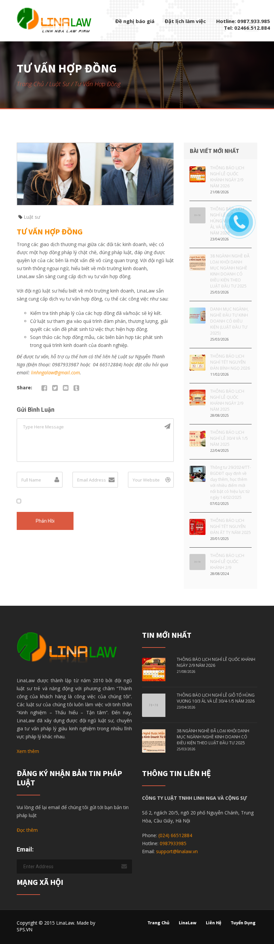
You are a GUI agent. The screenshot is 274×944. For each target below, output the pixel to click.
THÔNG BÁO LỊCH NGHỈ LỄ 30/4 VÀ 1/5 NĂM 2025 (229, 438)
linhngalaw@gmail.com (55, 372)
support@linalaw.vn (177, 851)
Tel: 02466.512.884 (247, 27)
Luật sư (59, 84)
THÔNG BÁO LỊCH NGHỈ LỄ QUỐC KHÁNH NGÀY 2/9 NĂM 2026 (227, 177)
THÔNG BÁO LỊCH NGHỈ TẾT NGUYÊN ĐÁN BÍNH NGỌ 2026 (230, 362)
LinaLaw (187, 923)
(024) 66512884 (175, 835)
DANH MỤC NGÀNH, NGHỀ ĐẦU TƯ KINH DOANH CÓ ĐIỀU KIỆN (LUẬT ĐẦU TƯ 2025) (229, 321)
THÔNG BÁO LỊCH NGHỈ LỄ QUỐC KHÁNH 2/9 (227, 561)
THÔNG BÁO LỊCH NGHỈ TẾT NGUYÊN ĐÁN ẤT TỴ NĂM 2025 (230, 526)
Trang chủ (30, 84)
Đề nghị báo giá (134, 21)
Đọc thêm (27, 830)
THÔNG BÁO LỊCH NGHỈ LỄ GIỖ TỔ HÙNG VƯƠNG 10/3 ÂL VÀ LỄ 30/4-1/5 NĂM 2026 (216, 698)
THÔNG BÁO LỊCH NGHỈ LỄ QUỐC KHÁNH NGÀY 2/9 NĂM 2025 (227, 400)
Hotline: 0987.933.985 (243, 21)
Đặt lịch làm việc (185, 21)
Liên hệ (213, 923)
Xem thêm (28, 751)
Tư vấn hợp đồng (50, 231)
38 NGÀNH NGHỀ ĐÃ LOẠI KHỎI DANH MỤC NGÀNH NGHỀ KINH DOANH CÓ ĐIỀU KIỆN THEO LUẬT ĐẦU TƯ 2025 (230, 271)
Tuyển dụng (243, 923)
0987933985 (173, 843)
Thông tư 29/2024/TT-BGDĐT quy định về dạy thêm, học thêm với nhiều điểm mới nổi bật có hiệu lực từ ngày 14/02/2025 (230, 482)
